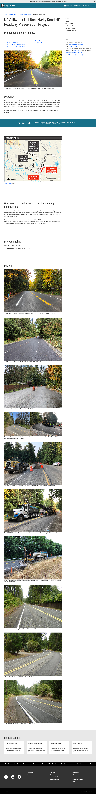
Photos (39, 42)
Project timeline (42, 40)
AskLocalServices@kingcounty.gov (74, 52)
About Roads (68, 33)
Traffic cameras (69, 23)
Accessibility (7, 791)
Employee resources (77, 779)
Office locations (76, 775)
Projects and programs (24, 14)
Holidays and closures (78, 777)
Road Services (68, 18)
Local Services (12, 14)
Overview (9, 40)
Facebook (78, 54)
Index (7, 764)
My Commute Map (70, 26)
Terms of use (30, 772)
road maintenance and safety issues (47, 122)
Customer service (54, 779)
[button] (94, 1)
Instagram (71, 54)
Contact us (53, 772)
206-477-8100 (77, 50)
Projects (67, 21)
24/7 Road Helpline (70, 28)
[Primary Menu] (93, 5)
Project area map (12, 42)
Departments (75, 772)
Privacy (29, 775)
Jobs (73, 781)
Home (5, 14)
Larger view (7, 183)
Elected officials (54, 777)
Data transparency (32, 777)
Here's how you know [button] (61, 1)
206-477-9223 (73, 46)
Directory (52, 775)
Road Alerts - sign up (70, 30)
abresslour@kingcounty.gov (76, 44)
